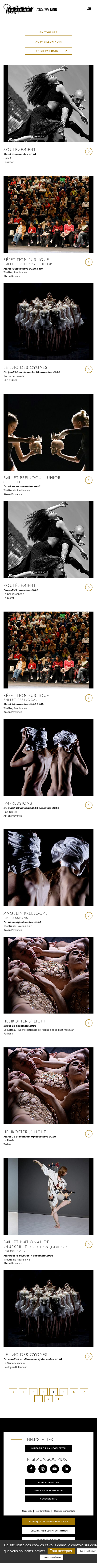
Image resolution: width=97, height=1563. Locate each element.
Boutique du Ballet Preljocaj (48, 1521)
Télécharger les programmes (48, 1530)
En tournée (49, 32)
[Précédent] (13, 1392)
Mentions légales (43, 1511)
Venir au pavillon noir (48, 1490)
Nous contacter (48, 1482)
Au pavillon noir (49, 41)
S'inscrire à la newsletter (48, 1448)
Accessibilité (48, 1498)
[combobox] (48, 51)
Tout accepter (61, 1551)
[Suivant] (59, 1399)
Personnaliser (51, 1557)
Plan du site (27, 1511)
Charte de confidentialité (64, 1511)
